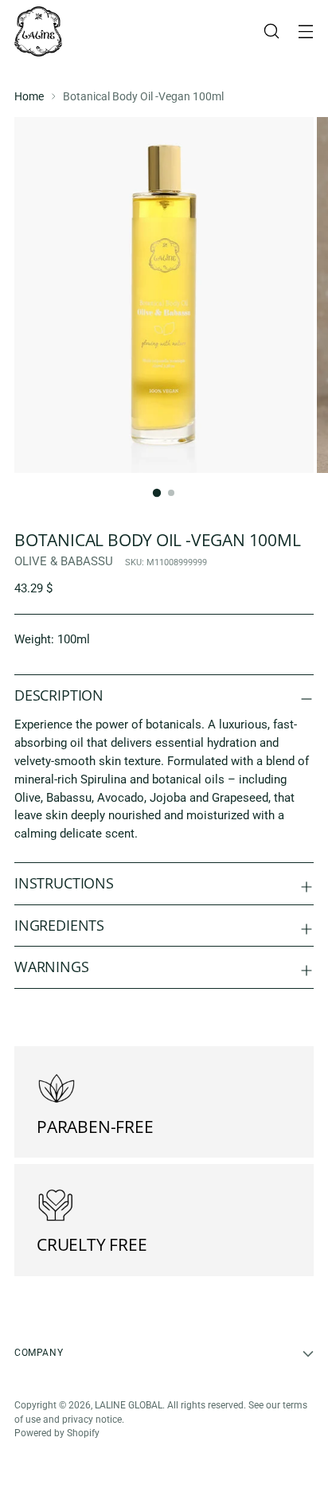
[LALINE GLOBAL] (38, 31)
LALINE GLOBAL (128, 1405)
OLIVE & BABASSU (63, 561)
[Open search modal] (271, 31)
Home (29, 96)
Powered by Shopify (57, 1433)
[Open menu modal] (305, 31)
